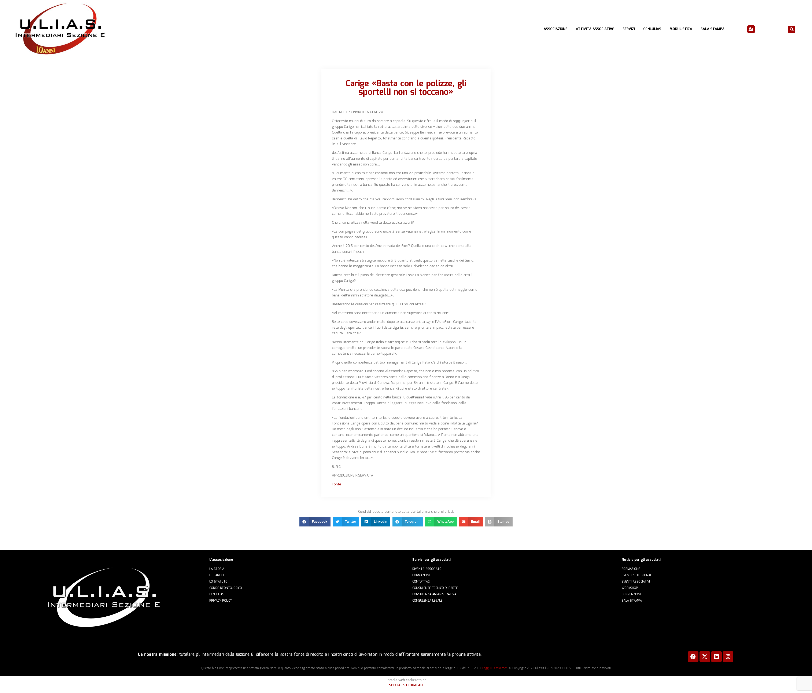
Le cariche (217, 575)
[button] (791, 29)
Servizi (629, 29)
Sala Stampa (712, 29)
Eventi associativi (636, 581)
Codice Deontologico (225, 588)
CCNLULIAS (652, 29)
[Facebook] (693, 656)
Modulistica (681, 29)
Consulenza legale (427, 600)
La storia (216, 569)
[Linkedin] (716, 656)
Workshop (630, 588)
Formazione (421, 575)
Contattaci (421, 581)
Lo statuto (218, 581)
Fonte (336, 484)
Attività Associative (595, 29)
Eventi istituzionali (637, 575)
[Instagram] (728, 656)
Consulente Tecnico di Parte (435, 588)
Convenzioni (631, 594)
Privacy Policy (220, 600)
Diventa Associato (427, 569)
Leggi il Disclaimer (494, 668)
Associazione (555, 29)
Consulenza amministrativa (434, 594)
